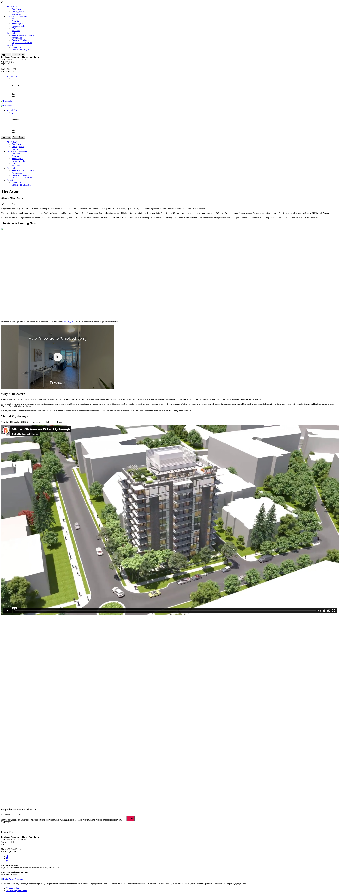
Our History (17, 14)
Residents (16, 19)
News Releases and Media (23, 35)
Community (11, 33)
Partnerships (17, 38)
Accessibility (11, 76)
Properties (16, 21)
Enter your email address (11, 815)
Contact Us (16, 47)
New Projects (17, 23)
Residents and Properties (16, 16)
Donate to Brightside (20, 40)
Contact (9, 45)
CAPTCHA (6, 822)
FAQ (14, 28)
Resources (16, 30)
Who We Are (11, 7)
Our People (16, 9)
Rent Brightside (68, 322)
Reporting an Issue (19, 26)
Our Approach (18, 11)
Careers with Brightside (21, 50)
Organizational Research (22, 42)
